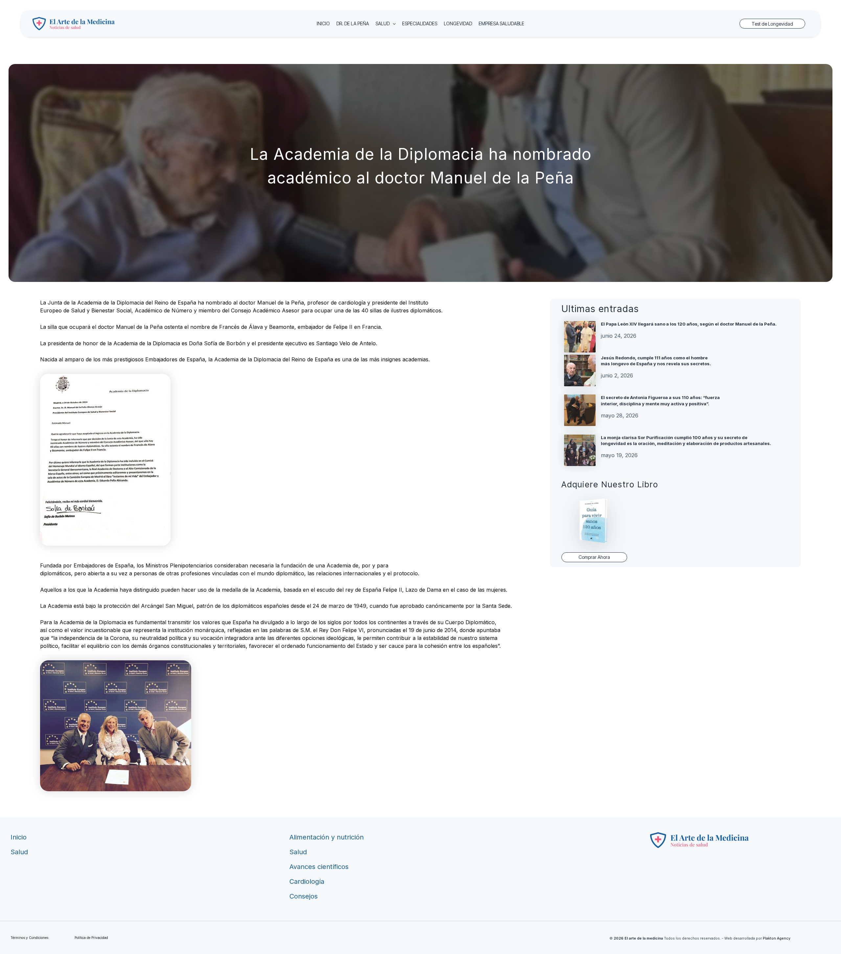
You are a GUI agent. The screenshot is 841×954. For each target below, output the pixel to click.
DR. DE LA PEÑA (352, 23)
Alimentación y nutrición (326, 837)
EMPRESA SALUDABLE (501, 23)
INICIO (323, 23)
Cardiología (306, 881)
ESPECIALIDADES (419, 23)
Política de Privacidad (91, 938)
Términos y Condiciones (29, 938)
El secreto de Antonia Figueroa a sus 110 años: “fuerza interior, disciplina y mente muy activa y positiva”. (660, 400)
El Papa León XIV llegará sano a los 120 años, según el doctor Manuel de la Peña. (689, 324)
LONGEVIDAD (458, 23)
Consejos (303, 896)
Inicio (19, 837)
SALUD (382, 23)
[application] (393, 24)
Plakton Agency (776, 938)
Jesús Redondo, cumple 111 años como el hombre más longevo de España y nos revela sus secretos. (656, 360)
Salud (19, 852)
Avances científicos (319, 867)
